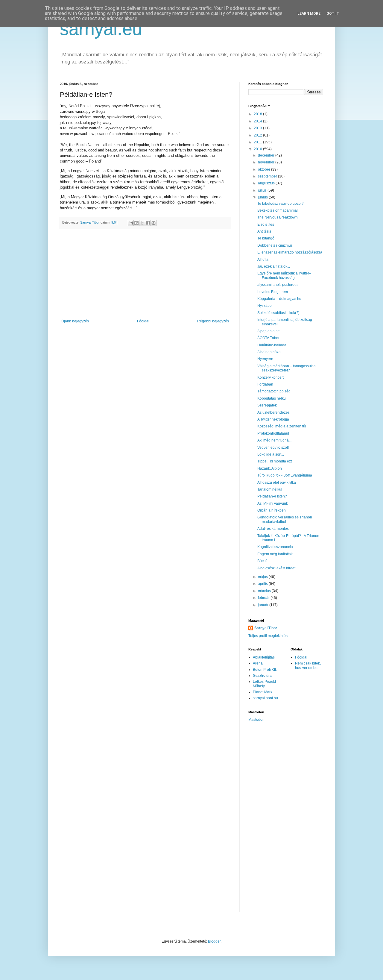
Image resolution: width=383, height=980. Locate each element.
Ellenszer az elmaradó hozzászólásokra (289, 252)
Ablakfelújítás (264, 657)
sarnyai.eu (101, 29)
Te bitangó (265, 238)
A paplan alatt (268, 331)
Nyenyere (265, 359)
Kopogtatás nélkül (272, 398)
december (266, 155)
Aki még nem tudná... (274, 440)
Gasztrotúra (262, 675)
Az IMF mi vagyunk (272, 503)
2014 (258, 121)
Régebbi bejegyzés (213, 321)
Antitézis (264, 231)
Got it (332, 13)
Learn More (308, 13)
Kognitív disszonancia (275, 547)
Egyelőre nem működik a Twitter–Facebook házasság (284, 275)
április (263, 584)
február (264, 598)
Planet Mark (262, 692)
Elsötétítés (265, 224)
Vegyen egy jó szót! (273, 447)
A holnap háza (269, 352)
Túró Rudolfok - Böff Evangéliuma (284, 475)
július (263, 190)
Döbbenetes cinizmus (275, 245)
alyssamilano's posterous (277, 285)
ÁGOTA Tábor (268, 338)
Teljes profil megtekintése (269, 636)
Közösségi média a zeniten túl (281, 426)
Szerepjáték (267, 405)
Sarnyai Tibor (265, 628)
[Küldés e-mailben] (131, 223)
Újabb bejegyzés (75, 321)
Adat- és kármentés (273, 529)
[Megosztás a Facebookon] (148, 223)
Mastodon (256, 719)
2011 (258, 142)
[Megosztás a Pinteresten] (153, 223)
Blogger (214, 941)
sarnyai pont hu (265, 698)
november (266, 162)
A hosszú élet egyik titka (276, 482)
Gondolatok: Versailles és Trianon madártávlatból (284, 519)
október (264, 169)
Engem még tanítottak (275, 554)
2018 (258, 114)
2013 (258, 128)
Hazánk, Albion (269, 468)
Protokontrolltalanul (273, 433)
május (263, 577)
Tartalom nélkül (269, 489)
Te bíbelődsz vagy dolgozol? (280, 203)
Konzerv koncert (270, 377)
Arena (258, 663)
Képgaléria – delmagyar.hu (279, 299)
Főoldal (143, 321)
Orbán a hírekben (271, 510)
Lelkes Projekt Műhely (264, 683)
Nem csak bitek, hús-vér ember (308, 665)
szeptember (268, 176)
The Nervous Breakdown (277, 217)
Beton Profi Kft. (265, 670)
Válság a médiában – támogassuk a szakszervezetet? (286, 368)
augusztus (267, 183)
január (263, 605)
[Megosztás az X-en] (142, 223)
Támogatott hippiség (274, 391)
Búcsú (262, 561)
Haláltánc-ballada (271, 345)
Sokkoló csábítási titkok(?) (278, 313)
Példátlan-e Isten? (272, 496)
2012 (258, 135)
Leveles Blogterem (272, 292)
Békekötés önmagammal (277, 210)
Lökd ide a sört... (270, 454)
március (265, 591)
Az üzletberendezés (273, 412)
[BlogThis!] (136, 223)
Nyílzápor (265, 306)
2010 (258, 149)
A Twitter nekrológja (273, 419)
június (263, 197)
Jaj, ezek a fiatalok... (273, 266)
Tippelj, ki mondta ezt (274, 461)
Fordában (265, 384)
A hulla (262, 259)
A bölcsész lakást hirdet (276, 568)
